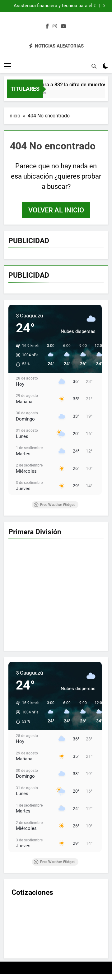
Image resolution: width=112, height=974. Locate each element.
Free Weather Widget (57, 505)
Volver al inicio (56, 210)
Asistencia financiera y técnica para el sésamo (53, 5)
